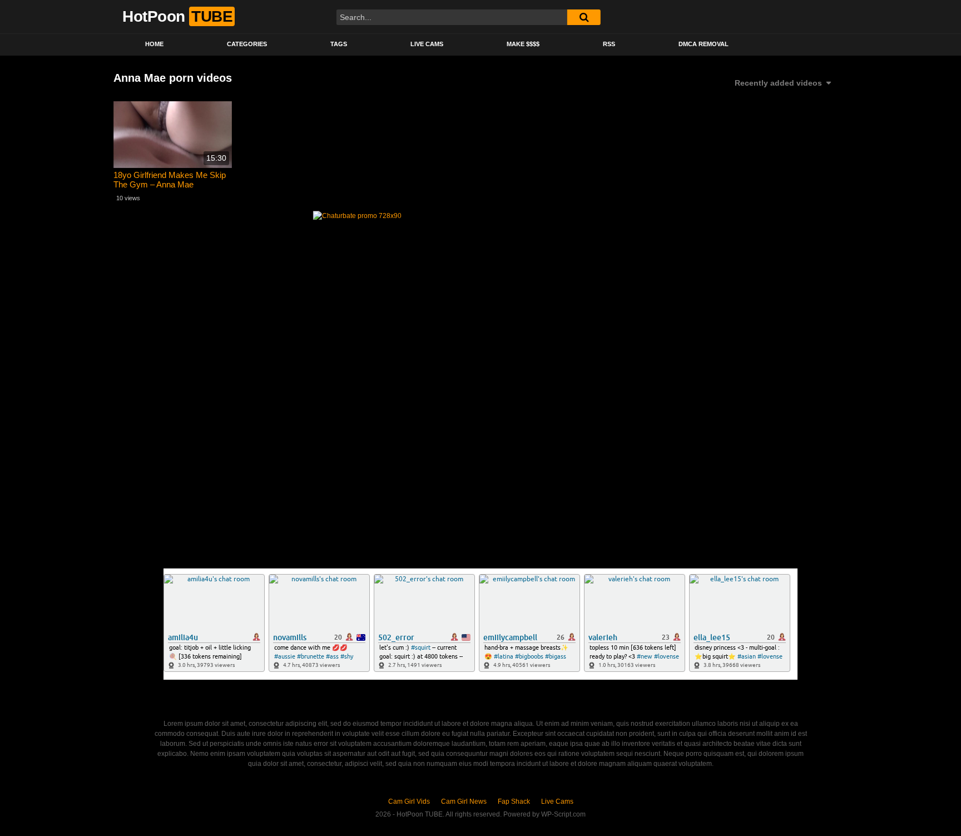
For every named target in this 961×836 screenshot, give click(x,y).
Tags (338, 44)
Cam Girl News (464, 801)
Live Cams (426, 44)
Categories (247, 44)
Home (154, 44)
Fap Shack (514, 801)
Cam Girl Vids (409, 801)
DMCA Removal (703, 44)
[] (584, 17)
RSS (609, 44)
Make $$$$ (523, 44)
